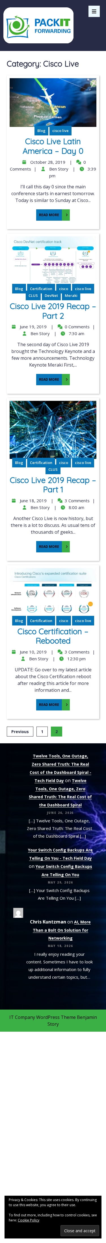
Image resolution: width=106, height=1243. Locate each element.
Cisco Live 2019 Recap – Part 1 (53, 485)
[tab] (94, 11)
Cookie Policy (28, 1220)
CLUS (33, 295)
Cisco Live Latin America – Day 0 (53, 146)
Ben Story (58, 169)
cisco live (60, 130)
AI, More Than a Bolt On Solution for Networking (62, 930)
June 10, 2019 (32, 652)
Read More (47, 213)
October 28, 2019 (47, 162)
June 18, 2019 (32, 500)
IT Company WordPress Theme (42, 1017)
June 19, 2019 (32, 326)
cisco (63, 288)
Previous (20, 731)
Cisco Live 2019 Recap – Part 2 (53, 311)
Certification (41, 288)
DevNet (51, 295)
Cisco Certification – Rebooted (53, 636)
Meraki (71, 295)
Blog (41, 130)
